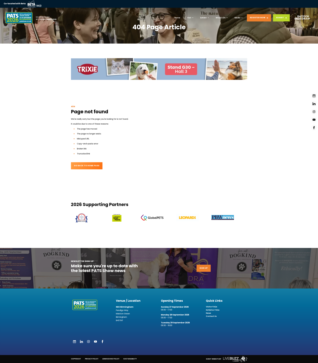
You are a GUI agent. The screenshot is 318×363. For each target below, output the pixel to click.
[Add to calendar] (74, 341)
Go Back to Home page (86, 165)
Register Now (257, 17)
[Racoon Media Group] (301, 18)
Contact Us (211, 316)
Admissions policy (110, 359)
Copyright (76, 359)
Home (177, 17)
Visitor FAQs (211, 307)
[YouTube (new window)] (95, 341)
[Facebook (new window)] (102, 341)
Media (237, 17)
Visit (189, 17)
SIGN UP (204, 268)
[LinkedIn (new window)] (81, 341)
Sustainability (130, 359)
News (208, 313)
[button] (159, 69)
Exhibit (203, 17)
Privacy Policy (91, 359)
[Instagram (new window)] (88, 341)
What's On (221, 17)
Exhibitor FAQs (212, 310)
